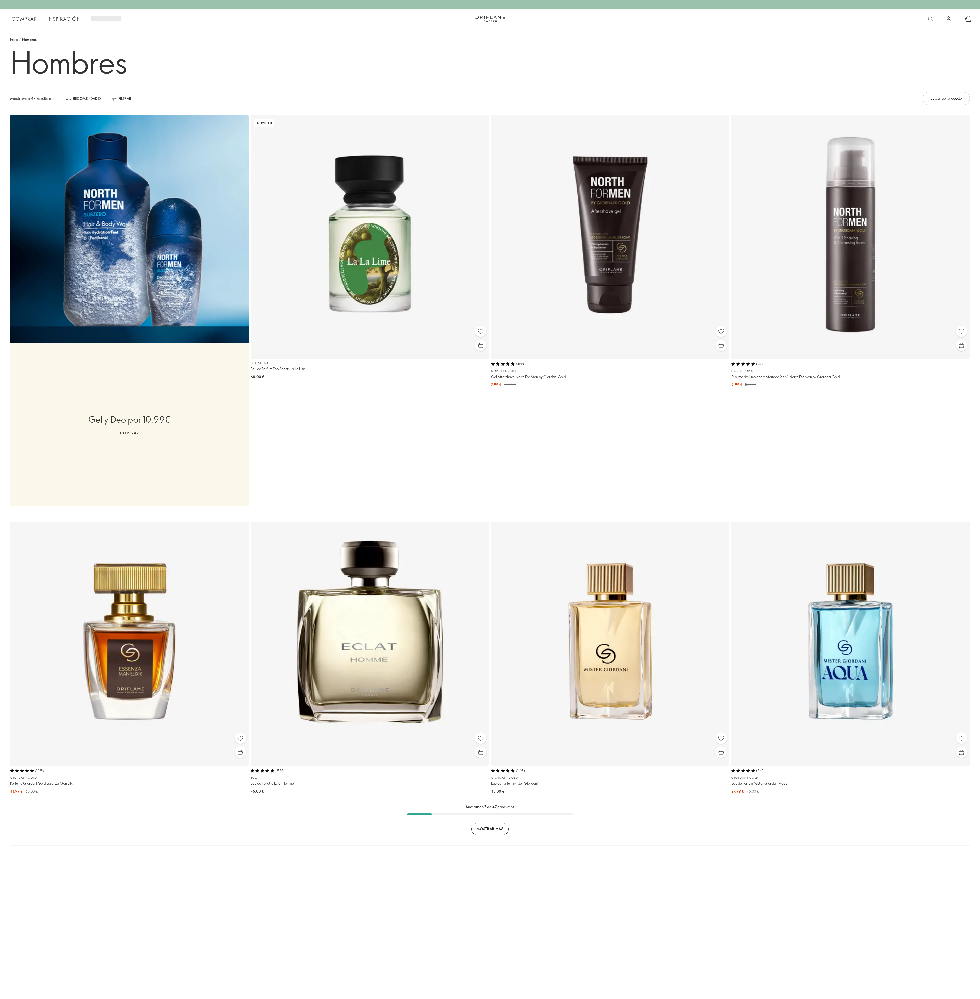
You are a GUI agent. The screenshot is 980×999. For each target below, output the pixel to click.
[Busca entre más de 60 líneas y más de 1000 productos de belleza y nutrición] (930, 19)
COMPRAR (129, 433)
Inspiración (64, 19)
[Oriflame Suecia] (490, 18)
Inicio (14, 39)
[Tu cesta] (968, 19)
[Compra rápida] (480, 345)
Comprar (24, 19)
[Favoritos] (480, 331)
